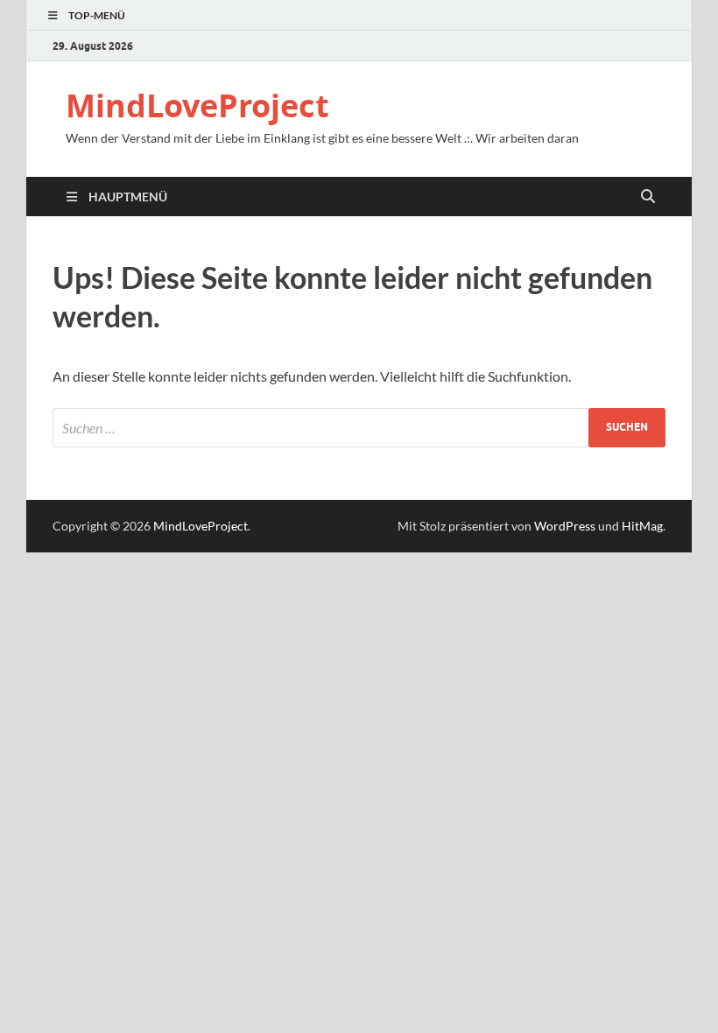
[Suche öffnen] (648, 197)
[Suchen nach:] (359, 427)
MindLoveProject (197, 105)
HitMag (642, 525)
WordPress (564, 525)
